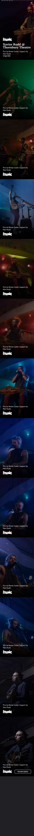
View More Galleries (22, 772)
